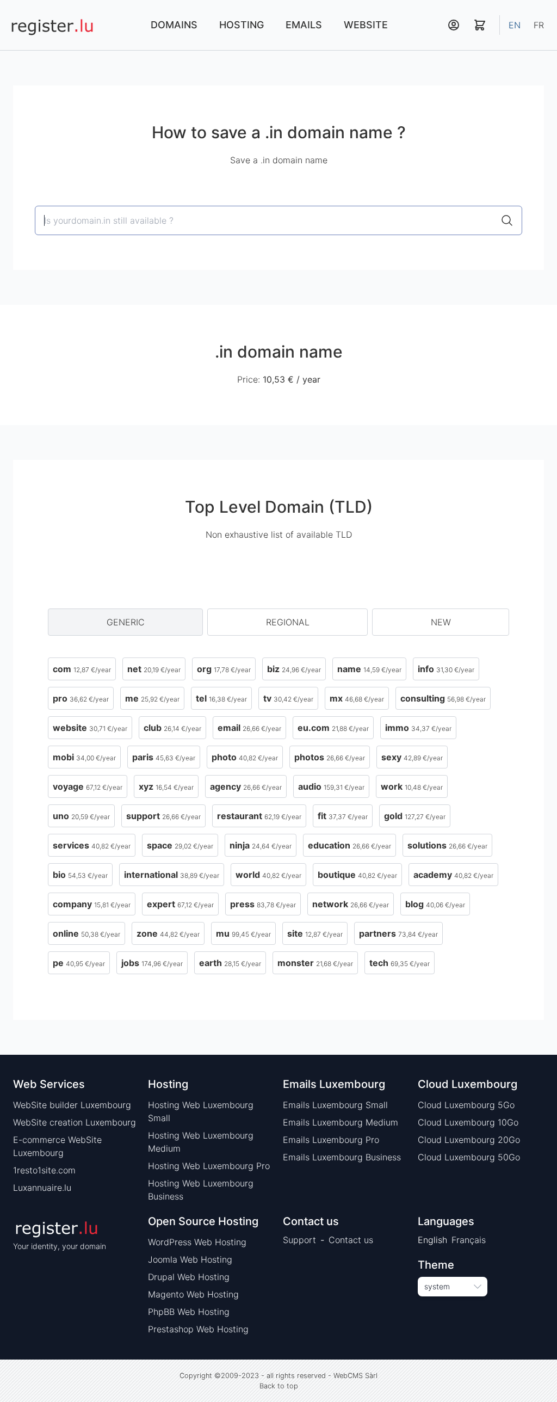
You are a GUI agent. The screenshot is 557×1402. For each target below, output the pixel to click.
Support (299, 1239)
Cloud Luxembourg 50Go (469, 1157)
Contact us (351, 1239)
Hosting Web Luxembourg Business (200, 1190)
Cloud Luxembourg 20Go (469, 1139)
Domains (174, 24)
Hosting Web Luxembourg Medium (200, 1142)
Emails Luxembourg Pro (331, 1139)
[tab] (125, 622)
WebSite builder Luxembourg (72, 1104)
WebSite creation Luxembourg (74, 1122)
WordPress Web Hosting (197, 1242)
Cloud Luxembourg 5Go (466, 1104)
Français (468, 1239)
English (432, 1239)
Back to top (278, 1386)
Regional (288, 622)
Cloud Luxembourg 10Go (468, 1122)
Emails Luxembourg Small (335, 1104)
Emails (304, 24)
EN (515, 25)
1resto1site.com (44, 1170)
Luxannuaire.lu (42, 1187)
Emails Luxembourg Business (342, 1157)
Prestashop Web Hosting (198, 1329)
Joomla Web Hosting (190, 1259)
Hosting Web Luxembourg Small (200, 1111)
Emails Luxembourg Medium (340, 1122)
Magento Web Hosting (193, 1294)
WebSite (366, 24)
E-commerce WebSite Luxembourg (57, 1146)
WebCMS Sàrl (355, 1376)
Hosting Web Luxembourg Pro (209, 1165)
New (441, 622)
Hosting (241, 24)
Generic (126, 622)
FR (539, 25)
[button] (453, 25)
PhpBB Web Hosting (189, 1311)
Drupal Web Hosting (189, 1276)
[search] (507, 220)
